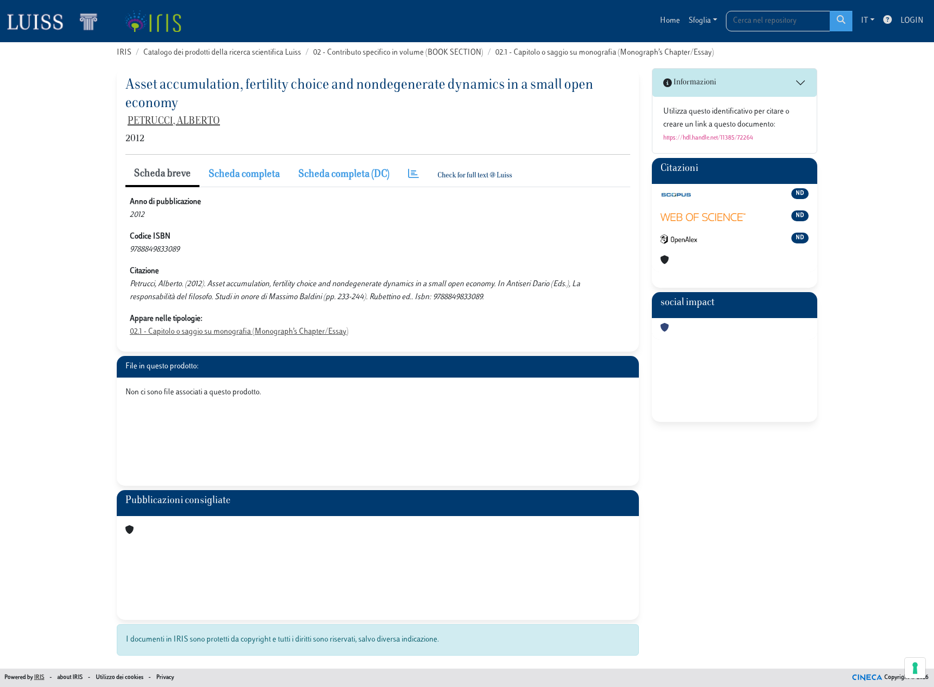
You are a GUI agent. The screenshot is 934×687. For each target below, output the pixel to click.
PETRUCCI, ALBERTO (174, 122)
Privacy (165, 678)
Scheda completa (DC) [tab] (344, 175)
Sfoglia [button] (700, 21)
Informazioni (694, 82)
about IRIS (70, 678)
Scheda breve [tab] (162, 174)
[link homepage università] (153, 21)
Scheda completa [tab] (244, 175)
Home (670, 21)
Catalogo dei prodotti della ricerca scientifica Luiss (222, 53)
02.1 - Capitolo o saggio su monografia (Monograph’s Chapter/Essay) (604, 53)
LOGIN (911, 21)
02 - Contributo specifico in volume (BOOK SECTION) (398, 53)
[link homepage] (56, 21)
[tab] (413, 175)
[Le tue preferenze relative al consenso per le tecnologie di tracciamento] (915, 668)
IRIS (124, 53)
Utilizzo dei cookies (119, 678)
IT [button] (864, 21)
